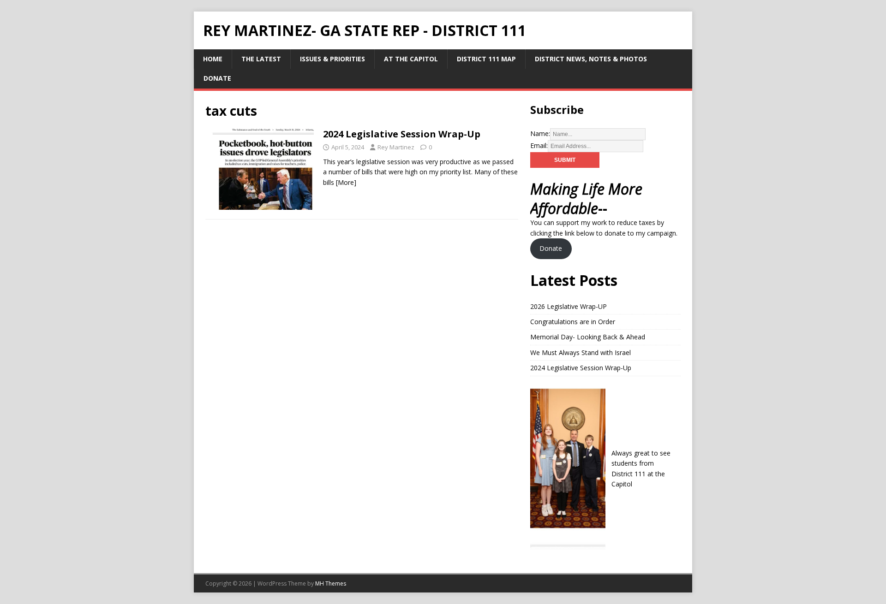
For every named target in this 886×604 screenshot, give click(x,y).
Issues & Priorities (332, 58)
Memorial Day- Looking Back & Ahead (587, 336)
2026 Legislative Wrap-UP (568, 306)
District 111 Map (486, 58)
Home (212, 58)
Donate (217, 78)
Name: (540, 133)
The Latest (261, 58)
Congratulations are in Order (572, 321)
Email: (539, 145)
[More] (346, 182)
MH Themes (330, 583)
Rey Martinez (395, 147)
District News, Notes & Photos (591, 58)
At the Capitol (411, 58)
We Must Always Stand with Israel (580, 352)
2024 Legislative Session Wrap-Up (401, 134)
